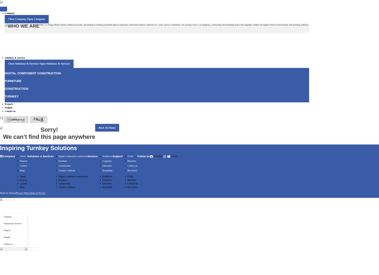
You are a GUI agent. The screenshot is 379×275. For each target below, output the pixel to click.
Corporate (107, 161)
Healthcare (107, 156)
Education (107, 165)
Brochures (132, 170)
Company (8, 217)
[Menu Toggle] (3, 9)
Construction (64, 165)
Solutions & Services (12, 223)
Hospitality (107, 170)
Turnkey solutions (66, 170)
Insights (7, 237)
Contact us (132, 165)
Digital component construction (73, 156)
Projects (23, 161)
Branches (131, 161)
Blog (22, 170)
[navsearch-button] (2, 118)
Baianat (12, 193)
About (23, 156)
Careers (23, 165)
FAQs (130, 156)
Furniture (62, 161)
